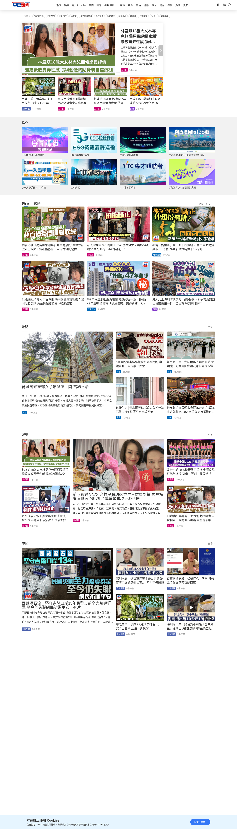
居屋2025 (63, 16)
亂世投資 (99, 16)
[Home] (21, 5)
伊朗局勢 (51, 16)
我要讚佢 (111, 16)
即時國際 (62, 109)
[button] (160, 50)
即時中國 (26, 629)
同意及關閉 (199, 822)
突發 (24, 413)
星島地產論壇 (86, 16)
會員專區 (165, 16)
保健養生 (98, 109)
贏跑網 (133, 16)
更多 (210, 327)
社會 (24, 109)
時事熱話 (157, 255)
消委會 (74, 16)
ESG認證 (143, 16)
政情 (169, 418)
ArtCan (154, 16)
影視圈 (25, 255)
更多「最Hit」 (206, 204)
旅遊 (155, 309)
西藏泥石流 (39, 16)
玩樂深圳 (122, 16)
